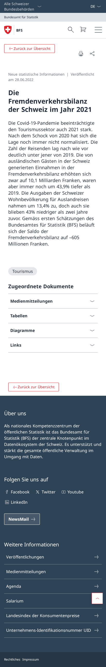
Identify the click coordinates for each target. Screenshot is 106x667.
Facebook (20, 492)
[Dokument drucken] (80, 53)
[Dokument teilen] (92, 53)
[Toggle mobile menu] (98, 30)
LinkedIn (19, 502)
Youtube (75, 492)
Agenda (13, 586)
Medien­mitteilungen (26, 571)
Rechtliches (12, 659)
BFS (19, 30)
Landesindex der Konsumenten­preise (43, 615)
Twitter (48, 492)
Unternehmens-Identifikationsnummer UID (48, 630)
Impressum (30, 659)
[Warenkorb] (82, 29)
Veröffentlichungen (25, 557)
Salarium (14, 601)
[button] (97, 598)
